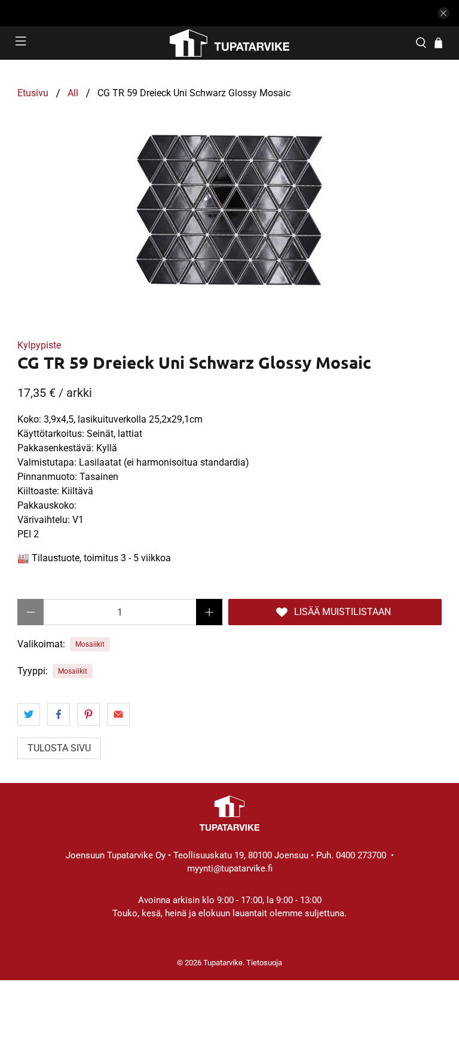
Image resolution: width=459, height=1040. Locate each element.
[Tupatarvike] (229, 43)
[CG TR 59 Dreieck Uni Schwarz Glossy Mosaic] (229, 208)
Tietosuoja (264, 962)
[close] (443, 13)
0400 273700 (361, 855)
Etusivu (32, 93)
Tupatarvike (223, 962)
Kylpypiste (39, 345)
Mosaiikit (90, 644)
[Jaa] (28, 714)
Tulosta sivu (59, 748)
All (73, 93)
